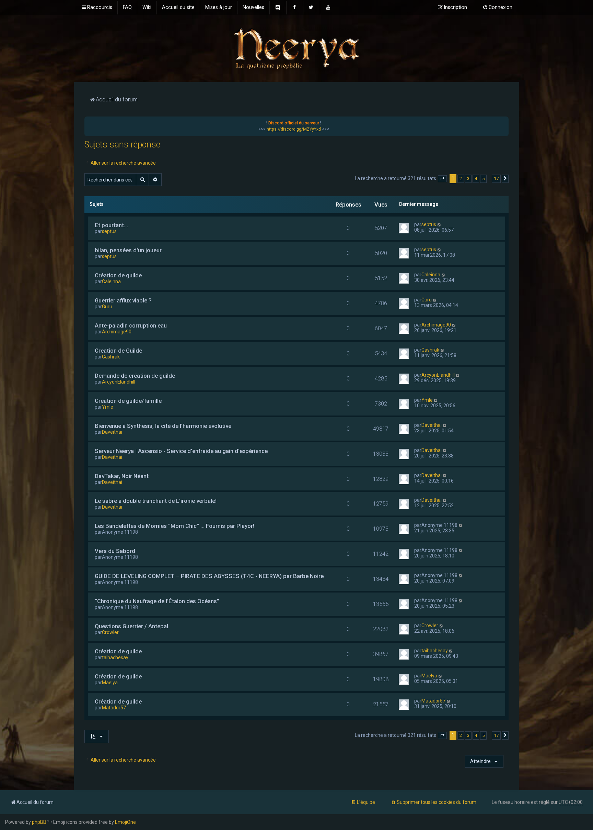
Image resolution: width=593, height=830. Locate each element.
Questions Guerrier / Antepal (131, 626)
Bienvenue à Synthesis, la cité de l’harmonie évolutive (163, 425)
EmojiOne (125, 822)
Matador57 (114, 707)
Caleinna (111, 281)
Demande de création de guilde (135, 375)
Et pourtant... (111, 225)
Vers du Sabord (115, 550)
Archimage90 (116, 331)
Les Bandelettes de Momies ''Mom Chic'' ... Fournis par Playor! (174, 525)
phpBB (39, 822)
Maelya (110, 682)
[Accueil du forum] (296, 48)
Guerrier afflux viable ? (123, 300)
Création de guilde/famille (128, 400)
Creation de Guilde (118, 350)
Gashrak (111, 356)
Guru (107, 306)
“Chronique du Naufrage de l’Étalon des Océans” (157, 601)
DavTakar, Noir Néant (122, 476)
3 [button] (468, 178)
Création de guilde (118, 275)
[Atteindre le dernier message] (439, 224)
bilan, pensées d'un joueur (128, 250)
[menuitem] (127, 7)
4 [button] (476, 178)
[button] (442, 178)
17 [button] (496, 178)
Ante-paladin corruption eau (131, 325)
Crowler (110, 632)
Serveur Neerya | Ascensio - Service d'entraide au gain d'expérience (181, 450)
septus (109, 231)
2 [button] (461, 178)
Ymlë (107, 407)
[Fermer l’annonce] (503, 122)
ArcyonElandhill (118, 382)
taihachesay (115, 657)
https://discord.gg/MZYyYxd (294, 129)
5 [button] (483, 178)
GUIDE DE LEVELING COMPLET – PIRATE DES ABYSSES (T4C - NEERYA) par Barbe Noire (209, 576)
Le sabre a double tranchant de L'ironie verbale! (156, 500)
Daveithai (112, 432)
